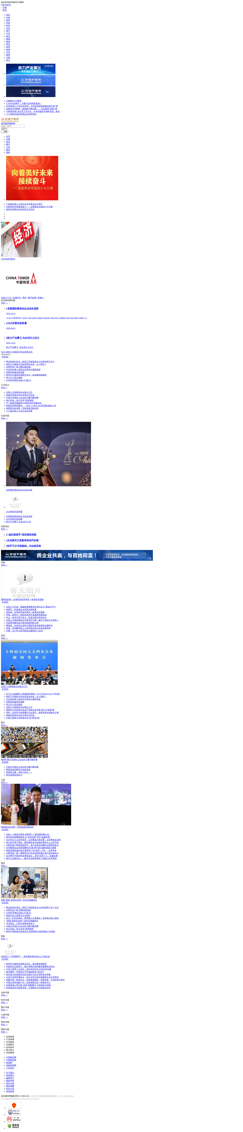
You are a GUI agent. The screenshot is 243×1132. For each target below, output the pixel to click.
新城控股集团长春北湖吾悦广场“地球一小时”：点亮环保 (31, 851)
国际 (8, 152)
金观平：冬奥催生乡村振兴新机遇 (21, 610)
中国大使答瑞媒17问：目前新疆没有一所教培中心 (28, 983)
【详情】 (5, 357)
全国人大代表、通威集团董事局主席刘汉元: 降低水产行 (31, 607)
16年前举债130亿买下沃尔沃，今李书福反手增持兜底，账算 (33, 111)
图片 (8, 144)
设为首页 (7, 5)
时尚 (8, 25)
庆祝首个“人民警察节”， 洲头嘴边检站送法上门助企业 (25, 957)
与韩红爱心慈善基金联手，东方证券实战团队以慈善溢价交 (32, 845)
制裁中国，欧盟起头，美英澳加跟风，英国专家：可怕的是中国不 (35, 980)
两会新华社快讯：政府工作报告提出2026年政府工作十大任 (32, 908)
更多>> (4, 388)
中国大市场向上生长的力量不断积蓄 (22, 398)
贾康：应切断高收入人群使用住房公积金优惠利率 (28, 628)
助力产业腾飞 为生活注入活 (18, 522)
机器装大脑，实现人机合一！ (19, 773)
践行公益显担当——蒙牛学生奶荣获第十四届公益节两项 (31, 859)
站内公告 (10, 1089)
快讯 (8, 142)
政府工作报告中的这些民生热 (17, 352)
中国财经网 (11, 1058)
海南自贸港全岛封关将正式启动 (20, 210)
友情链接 (10, 1092)
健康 (8, 39)
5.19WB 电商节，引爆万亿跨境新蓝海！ (24, 103)
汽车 (8, 33)
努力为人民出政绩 (14, 378)
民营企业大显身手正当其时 (18, 916)
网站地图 (10, 1086)
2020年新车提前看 (14, 519)
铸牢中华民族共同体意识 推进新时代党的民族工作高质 (30, 932)
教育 (8, 55)
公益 (8, 147)
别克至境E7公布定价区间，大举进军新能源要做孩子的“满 (32, 106)
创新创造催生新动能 (15, 373)
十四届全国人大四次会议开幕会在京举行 (24, 204)
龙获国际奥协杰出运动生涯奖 (19, 517)
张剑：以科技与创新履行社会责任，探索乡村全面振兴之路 (32, 713)
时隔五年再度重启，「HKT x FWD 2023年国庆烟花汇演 (31, 406)
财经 (8, 20)
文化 (8, 52)
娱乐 (8, 36)
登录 (5, 10)
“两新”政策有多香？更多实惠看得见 (19, 900)
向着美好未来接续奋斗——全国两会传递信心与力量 (29, 207)
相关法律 (10, 1084)
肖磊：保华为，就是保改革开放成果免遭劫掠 (26, 615)
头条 (8, 17)
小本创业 (10, 1068)
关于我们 (10, 1073)
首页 (8, 15)
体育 (8, 47)
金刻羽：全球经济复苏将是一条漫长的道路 (22, 600)
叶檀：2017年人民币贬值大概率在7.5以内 (24, 631)
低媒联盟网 (11, 1066)
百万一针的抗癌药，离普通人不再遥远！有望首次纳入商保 (32, 918)
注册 (5, 7)
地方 (8, 60)
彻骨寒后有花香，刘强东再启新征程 (22, 409)
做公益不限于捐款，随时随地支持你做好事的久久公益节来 (32, 843)
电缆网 (9, 1063)
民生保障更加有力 (14, 775)
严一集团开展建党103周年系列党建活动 (24, 403)
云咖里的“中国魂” (14, 101)
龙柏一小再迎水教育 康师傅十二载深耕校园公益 (27, 835)
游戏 (8, 49)
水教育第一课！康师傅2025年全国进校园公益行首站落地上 (32, 853)
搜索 (5, 132)
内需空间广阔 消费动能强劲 (18, 367)
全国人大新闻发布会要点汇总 (19, 393)
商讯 (8, 44)
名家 (8, 139)
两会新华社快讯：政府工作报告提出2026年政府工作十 (30, 362)
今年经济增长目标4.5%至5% (18, 381)
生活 (8, 28)
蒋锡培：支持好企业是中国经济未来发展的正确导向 (29, 626)
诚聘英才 (10, 1078)
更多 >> (4, 303)
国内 (8, 150)
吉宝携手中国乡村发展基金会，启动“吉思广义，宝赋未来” (32, 856)
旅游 (8, 41)
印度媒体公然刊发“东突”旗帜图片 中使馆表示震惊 (28, 985)
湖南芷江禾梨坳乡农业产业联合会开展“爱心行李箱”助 (30, 710)
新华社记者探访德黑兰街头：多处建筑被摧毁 (26, 375)
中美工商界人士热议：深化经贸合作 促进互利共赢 (28, 969)
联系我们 (10, 1076)
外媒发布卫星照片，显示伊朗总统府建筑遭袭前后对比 (30, 967)
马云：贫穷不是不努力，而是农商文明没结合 (26, 618)
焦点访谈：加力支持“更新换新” (20, 401)
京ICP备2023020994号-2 (12, 1099)
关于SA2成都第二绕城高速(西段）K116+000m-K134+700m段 (33, 694)
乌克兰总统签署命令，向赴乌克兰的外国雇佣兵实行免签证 (32, 977)
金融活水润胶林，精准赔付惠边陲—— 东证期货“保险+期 (31, 109)
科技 (8, 23)
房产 (8, 31)
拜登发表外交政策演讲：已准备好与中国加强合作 (28, 988)
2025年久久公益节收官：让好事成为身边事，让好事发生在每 (33, 840)
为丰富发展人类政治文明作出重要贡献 (23, 370)
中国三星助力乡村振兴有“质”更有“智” (23, 718)
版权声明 (10, 1081)
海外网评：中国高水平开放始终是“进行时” (25, 972)
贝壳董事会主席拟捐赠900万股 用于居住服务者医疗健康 (31, 848)
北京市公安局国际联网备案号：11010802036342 (52, 1096)
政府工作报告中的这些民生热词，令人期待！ (26, 365)
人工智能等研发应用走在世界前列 (21, 114)
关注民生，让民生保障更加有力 (20, 924)
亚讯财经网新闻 (8, 123)
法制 (8, 57)
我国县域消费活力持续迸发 (18, 770)
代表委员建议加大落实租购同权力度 (22, 623)
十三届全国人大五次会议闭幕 (19, 411)
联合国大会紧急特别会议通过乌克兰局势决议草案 (28, 975)
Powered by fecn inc (31, 1099)
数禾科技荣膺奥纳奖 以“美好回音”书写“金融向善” (28, 837)
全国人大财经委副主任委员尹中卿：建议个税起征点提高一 (32, 620)
